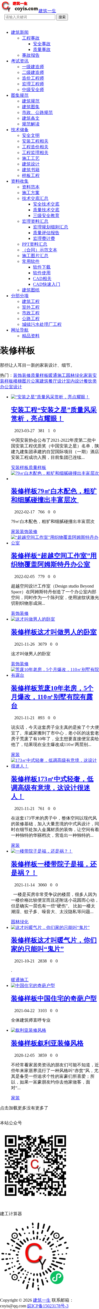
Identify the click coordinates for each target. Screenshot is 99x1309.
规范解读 (31, 124)
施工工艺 (31, 158)
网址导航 (20, 330)
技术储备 (20, 129)
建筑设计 (31, 164)
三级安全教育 (46, 215)
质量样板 (39, 375)
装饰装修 (22, 375)
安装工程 (24, 409)
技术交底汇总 (35, 198)
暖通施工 (57, 375)
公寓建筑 (39, 381)
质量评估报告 (46, 232)
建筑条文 (31, 118)
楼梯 (17, 381)
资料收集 (20, 181)
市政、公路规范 (37, 112)
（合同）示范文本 (39, 250)
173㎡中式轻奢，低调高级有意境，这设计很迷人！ (52, 787)
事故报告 (31, 55)
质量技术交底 (46, 209)
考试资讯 (20, 61)
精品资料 (31, 335)
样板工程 (31, 175)
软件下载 (42, 267)
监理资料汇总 (35, 221)
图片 (26, 381)
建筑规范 (31, 101)
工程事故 (31, 38)
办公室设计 (11, 386)
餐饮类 (90, 381)
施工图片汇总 (35, 255)
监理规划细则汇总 (50, 227)
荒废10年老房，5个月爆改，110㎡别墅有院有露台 (52, 697)
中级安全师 (33, 89)
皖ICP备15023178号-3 (47, 1306)
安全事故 (42, 43)
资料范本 (31, 187)
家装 (88, 375)
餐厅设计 (57, 381)
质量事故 (42, 49)
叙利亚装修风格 (60, 1043)
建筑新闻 (20, 32)
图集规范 (20, 95)
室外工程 (31, 307)
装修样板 (24, 491)
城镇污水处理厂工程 (42, 324)
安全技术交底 (46, 204)
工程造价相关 (35, 147)
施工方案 (31, 192)
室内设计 (75, 381)
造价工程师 (33, 78)
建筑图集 (31, 106)
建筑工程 (31, 301)
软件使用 (42, 272)
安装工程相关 (35, 141)
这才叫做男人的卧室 (67, 632)
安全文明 (31, 135)
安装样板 (20, 467)
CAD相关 (42, 278)
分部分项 (20, 295)
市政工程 (31, 313)
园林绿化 (75, 375)
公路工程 (31, 318)
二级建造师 (33, 72)
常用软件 (31, 261)
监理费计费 (44, 238)
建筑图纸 (31, 290)
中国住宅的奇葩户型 (67, 998)
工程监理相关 (35, 152)
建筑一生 (42, 1300)
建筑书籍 (31, 169)
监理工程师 (33, 84)
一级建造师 (33, 66)
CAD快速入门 (46, 284)
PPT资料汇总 (34, 244)
